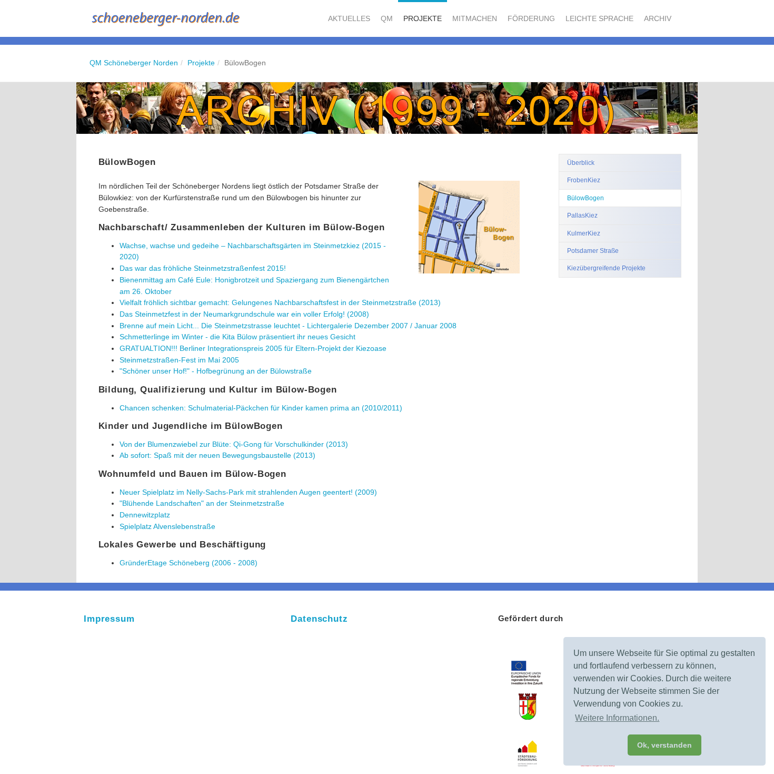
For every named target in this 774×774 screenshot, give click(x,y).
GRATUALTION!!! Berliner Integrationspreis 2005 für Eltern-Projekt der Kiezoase (253, 348)
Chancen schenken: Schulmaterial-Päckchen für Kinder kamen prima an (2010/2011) (261, 408)
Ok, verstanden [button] (664, 745)
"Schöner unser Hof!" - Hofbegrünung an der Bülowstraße (216, 371)
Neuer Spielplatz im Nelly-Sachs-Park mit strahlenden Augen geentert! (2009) (248, 492)
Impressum (109, 619)
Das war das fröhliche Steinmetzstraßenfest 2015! (203, 268)
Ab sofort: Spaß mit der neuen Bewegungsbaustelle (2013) (217, 455)
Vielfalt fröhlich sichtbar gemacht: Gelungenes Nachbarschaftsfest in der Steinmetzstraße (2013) (280, 302)
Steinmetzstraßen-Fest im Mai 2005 (179, 360)
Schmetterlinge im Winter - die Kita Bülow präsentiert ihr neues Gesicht (237, 336)
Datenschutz (319, 619)
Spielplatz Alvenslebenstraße (167, 526)
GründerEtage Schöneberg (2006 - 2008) (188, 563)
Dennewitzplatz (145, 515)
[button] (349, 18)
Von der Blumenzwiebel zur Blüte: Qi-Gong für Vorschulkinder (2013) (234, 444)
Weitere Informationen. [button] (617, 717)
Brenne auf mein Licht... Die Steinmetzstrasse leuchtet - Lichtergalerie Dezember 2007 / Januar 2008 (288, 325)
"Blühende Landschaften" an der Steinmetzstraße (202, 503)
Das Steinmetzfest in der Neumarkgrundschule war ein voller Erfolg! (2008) (244, 314)
